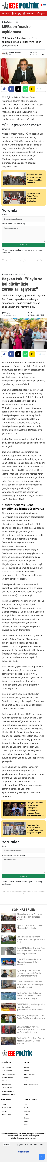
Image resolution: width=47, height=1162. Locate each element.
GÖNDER (23, 245)
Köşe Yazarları (7, 1067)
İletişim (4, 1111)
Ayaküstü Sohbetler (31, 1084)
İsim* (4, 215)
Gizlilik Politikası (7, 1108)
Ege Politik (8, 22)
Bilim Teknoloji (29, 1074)
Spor (25, 1125)
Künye (4, 1104)
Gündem (30, 13)
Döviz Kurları (6, 1081)
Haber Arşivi (6, 1114)
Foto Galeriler (7, 1070)
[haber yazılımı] (23, 1151)
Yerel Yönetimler (20, 274)
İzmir (7, 13)
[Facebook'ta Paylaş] (11, 89)
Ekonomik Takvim (8, 1091)
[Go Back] (42, 1157)
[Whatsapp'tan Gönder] (25, 89)
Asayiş (17, 13)
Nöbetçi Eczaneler (8, 1094)
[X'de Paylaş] (18, 89)
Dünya (26, 1114)
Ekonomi (27, 1111)
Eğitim (17, 22)
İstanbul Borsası (7, 1077)
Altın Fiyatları (6, 1084)
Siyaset (43, 13)
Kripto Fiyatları (7, 1087)
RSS (7, 1144)
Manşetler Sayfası (8, 1074)
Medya (26, 1067)
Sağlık (26, 1121)
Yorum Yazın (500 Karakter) (13, 224)
